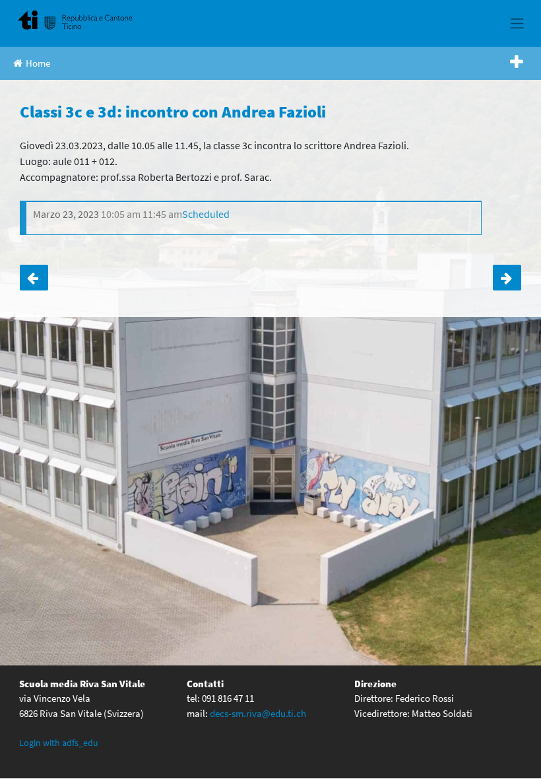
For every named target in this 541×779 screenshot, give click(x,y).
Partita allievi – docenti (507, 277)
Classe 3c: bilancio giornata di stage (34, 277)
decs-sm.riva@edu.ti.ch (258, 713)
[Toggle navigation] (517, 23)
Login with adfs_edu (58, 743)
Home (38, 63)
